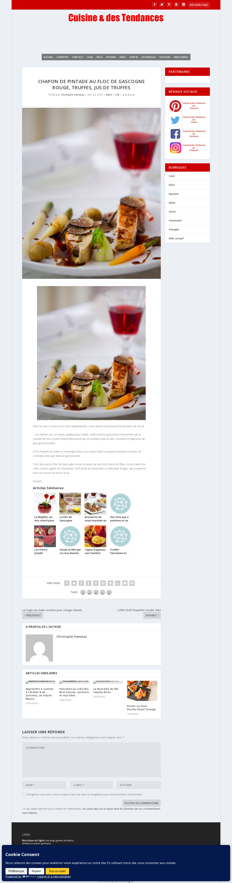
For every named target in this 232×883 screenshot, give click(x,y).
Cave (90, 57)
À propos (62, 57)
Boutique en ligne (33, 840)
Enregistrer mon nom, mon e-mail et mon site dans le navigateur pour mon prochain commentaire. (84, 794)
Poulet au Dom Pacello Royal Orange (141, 707)
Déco (99, 57)
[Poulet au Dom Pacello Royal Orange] (142, 691)
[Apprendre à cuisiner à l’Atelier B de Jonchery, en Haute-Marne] (41, 682)
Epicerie (111, 57)
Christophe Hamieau (72, 94)
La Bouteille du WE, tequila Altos (106, 690)
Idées (122, 57)
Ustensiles (149, 57)
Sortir (133, 57)
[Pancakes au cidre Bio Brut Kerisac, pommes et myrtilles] (74, 682)
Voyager (164, 57)
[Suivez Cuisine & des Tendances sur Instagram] (187, 153)
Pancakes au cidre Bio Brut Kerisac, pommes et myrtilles (74, 692)
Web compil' (181, 57)
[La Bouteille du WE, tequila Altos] (108, 682)
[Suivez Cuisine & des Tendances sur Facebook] (187, 139)
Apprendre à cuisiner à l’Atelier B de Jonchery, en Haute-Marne (40, 693)
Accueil (48, 57)
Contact (77, 57)
